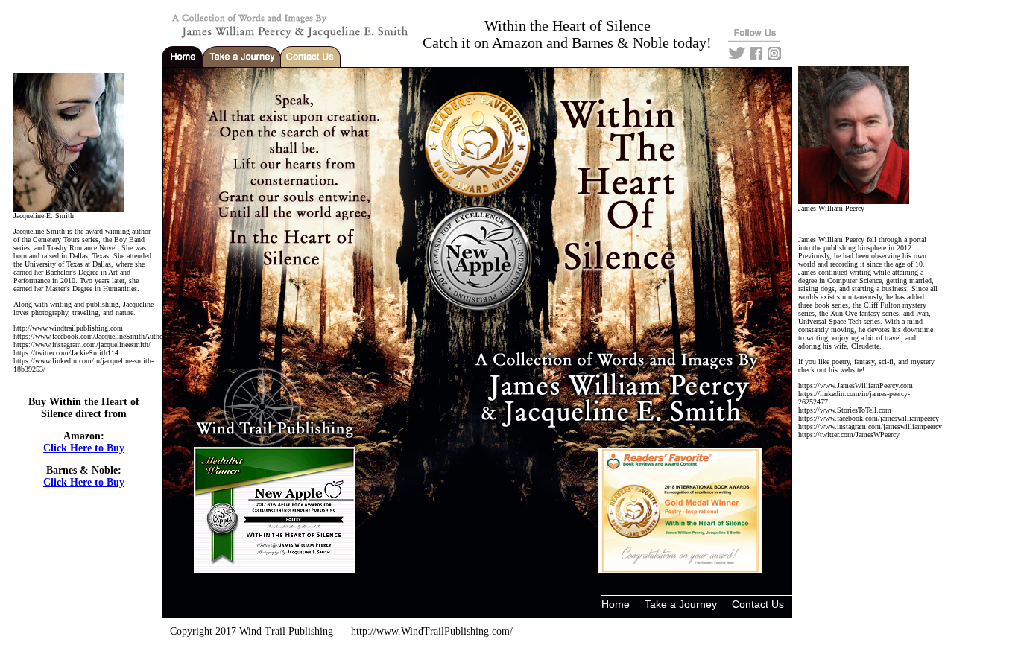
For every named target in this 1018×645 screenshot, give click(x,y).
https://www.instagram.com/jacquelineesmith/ (82, 344)
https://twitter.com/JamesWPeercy (849, 434)
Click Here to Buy (83, 448)
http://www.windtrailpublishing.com (68, 328)
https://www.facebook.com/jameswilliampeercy (868, 418)
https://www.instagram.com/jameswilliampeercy (870, 426)
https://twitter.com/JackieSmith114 (65, 353)
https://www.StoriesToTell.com (844, 410)
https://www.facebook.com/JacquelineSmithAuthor (89, 336)
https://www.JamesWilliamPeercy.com (855, 385)
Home (615, 604)
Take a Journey (681, 604)
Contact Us (758, 604)
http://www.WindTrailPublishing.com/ (432, 631)
